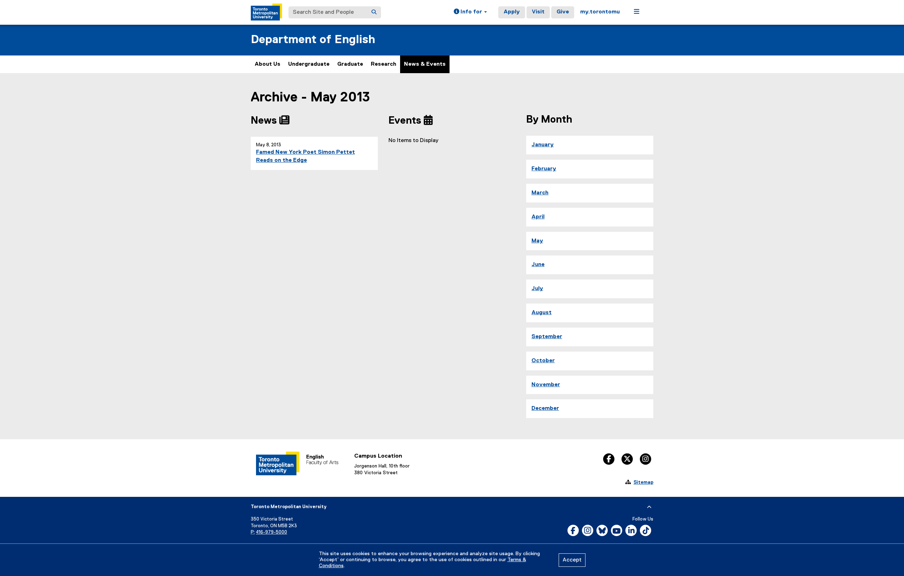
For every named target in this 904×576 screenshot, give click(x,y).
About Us (267, 64)
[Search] (374, 12)
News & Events (425, 64)
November (545, 385)
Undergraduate (308, 64)
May (537, 241)
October (543, 361)
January (542, 145)
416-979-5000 (271, 532)
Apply (512, 12)
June (538, 265)
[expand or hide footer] (649, 507)
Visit (538, 12)
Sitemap (643, 482)
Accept (572, 560)
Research (383, 64)
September (546, 337)
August (541, 313)
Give (563, 12)
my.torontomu (600, 12)
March (539, 193)
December (545, 408)
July (537, 289)
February (543, 169)
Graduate (350, 64)
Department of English (313, 40)
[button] (470, 12)
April (538, 217)
